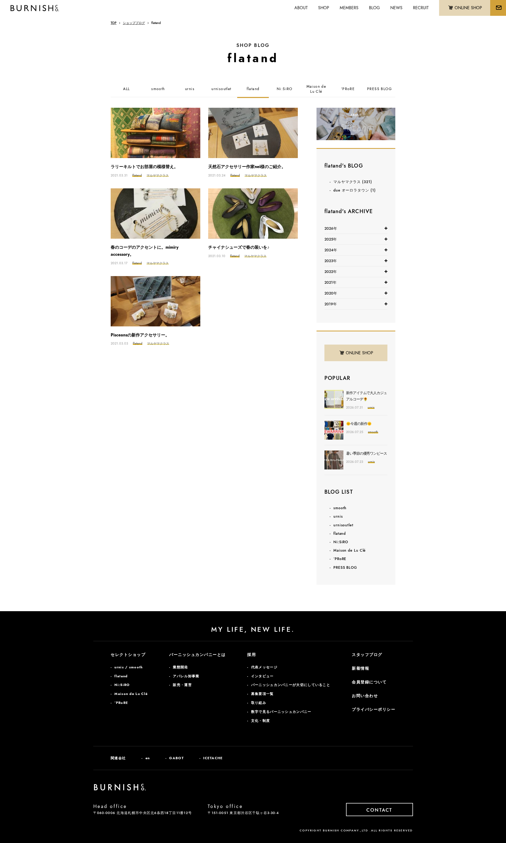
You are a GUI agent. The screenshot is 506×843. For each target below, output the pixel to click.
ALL (126, 88)
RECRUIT (421, 8)
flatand (253, 88)
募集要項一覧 (262, 693)
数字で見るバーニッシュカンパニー (281, 711)
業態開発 (180, 667)
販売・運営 (182, 684)
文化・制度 (260, 720)
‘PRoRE (348, 88)
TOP (113, 23)
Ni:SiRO (285, 88)
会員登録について (369, 682)
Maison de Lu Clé (349, 550)
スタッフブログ (367, 655)
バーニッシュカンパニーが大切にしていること (290, 684)
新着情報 (360, 668)
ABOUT (301, 8)
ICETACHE (213, 758)
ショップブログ (134, 23)
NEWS (396, 8)
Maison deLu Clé (316, 89)
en (147, 758)
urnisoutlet (221, 88)
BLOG (374, 8)
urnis (189, 88)
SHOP (323, 8)
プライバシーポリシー (373, 709)
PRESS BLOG (379, 88)
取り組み (258, 702)
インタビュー (262, 676)
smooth (158, 88)
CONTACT (379, 810)
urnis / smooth (128, 667)
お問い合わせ (365, 696)
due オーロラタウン (354, 190)
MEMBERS (349, 8)
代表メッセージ (264, 667)
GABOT (176, 758)
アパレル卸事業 (186, 676)
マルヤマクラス (352, 181)
